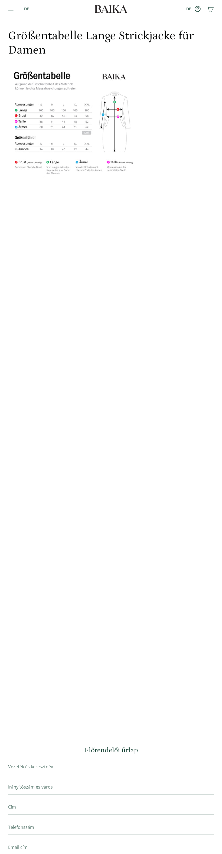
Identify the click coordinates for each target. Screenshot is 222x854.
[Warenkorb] (210, 9)
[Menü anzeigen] (11, 9)
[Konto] (197, 9)
